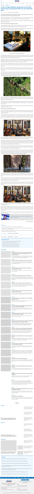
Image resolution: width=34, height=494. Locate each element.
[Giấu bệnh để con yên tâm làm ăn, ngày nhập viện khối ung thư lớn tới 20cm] (9, 445)
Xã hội (2, 405)
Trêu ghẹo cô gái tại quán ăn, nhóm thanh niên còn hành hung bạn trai (28, 413)
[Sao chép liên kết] (6, 12)
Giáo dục (29, 478)
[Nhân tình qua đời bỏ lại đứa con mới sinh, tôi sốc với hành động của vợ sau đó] (9, 428)
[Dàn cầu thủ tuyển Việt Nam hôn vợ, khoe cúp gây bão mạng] (6, 337)
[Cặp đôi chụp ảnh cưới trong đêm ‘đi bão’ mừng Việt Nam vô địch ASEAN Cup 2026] (6, 315)
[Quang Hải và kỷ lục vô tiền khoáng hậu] (6, 360)
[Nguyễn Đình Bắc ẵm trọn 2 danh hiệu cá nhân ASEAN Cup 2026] (6, 375)
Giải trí (9, 478)
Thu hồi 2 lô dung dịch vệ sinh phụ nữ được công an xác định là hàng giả (28, 447)
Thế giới (21, 478)
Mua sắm (18, 478)
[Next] (33, 3)
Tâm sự (2, 422)
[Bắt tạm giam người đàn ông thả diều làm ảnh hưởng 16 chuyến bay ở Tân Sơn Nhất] (20, 419)
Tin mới (3, 457)
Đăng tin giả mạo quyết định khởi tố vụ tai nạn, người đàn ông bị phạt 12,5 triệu (15, 463)
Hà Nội (18, 484)
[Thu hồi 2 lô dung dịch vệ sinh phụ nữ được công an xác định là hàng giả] (20, 447)
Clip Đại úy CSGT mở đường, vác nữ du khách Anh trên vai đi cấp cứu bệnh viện (28, 408)
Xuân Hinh (10, 17)
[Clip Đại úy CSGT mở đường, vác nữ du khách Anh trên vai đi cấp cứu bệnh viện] (20, 408)
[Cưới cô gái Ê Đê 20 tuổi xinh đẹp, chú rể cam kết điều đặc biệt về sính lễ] (6, 300)
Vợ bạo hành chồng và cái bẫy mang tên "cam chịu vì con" (28, 424)
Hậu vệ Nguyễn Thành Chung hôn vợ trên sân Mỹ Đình (22, 350)
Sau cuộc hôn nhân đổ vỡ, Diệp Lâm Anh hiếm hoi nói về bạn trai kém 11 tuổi (14, 458)
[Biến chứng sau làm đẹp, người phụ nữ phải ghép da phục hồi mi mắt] (20, 442)
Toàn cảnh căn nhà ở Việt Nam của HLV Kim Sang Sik (22, 260)
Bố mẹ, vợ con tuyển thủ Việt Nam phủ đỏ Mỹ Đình (21, 381)
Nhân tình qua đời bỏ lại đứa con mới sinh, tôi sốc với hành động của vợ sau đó (15, 471)
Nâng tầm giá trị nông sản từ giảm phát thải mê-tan (22, 283)
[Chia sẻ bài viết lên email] (4, 12)
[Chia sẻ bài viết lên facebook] (1, 12)
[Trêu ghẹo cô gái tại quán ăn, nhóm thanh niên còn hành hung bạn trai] (20, 414)
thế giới (7, 245)
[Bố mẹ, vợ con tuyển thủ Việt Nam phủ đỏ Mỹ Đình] (6, 383)
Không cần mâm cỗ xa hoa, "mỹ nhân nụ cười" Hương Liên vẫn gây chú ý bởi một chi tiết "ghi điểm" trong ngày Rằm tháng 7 (22, 253)
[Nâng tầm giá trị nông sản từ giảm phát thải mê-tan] (6, 285)
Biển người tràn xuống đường (17, 396)
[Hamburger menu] (1, 1)
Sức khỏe (3, 439)
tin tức (7, 241)
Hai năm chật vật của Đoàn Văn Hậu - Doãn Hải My (21, 275)
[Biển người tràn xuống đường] (6, 398)
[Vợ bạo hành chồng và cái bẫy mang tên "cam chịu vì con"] (20, 425)
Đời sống (7, 5)
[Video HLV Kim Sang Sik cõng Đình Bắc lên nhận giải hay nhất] (6, 368)
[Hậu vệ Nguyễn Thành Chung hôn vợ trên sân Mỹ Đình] (6, 352)
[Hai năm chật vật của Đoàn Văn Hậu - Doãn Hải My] (6, 277)
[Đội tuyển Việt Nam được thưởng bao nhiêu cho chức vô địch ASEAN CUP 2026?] (6, 390)
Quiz (32, 477)
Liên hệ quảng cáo (25, 479)
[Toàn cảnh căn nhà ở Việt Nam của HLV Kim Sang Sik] (6, 262)
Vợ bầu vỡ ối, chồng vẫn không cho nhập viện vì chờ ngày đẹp (12, 226)
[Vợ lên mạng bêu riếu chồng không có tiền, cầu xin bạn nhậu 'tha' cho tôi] (20, 431)
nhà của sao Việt (10, 236)
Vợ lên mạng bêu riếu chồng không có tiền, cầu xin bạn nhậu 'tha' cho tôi (28, 430)
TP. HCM (18, 488)
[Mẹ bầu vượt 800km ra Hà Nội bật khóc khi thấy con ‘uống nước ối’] (20, 453)
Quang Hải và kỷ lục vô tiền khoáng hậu (19, 358)
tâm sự (14, 246)
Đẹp (12, 477)
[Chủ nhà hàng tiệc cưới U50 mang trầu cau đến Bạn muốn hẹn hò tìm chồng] (6, 270)
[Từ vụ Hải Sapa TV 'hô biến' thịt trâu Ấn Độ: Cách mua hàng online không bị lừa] (6, 292)
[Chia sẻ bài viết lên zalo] (3, 12)
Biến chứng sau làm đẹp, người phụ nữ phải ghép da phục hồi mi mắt (28, 441)
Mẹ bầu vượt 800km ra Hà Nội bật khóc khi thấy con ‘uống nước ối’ (28, 452)
